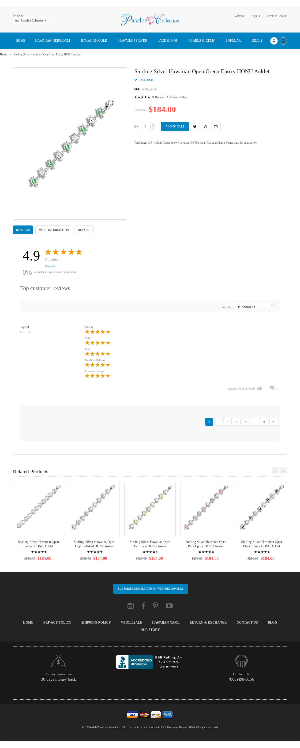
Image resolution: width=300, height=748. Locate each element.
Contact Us (247, 622)
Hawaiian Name (166, 622)
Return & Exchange (208, 622)
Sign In (256, 16)
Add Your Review (177, 97)
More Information (54, 230)
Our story (150, 630)
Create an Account (277, 16)
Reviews (23, 230)
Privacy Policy (57, 622)
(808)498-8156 (241, 679)
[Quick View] (38, 509)
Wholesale (131, 622)
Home (3, 54)
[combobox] (274, 41)
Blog (272, 622)
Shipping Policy (96, 622)
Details (84, 230)
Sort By (226, 307)
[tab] (23, 229)
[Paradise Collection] (150, 19)
